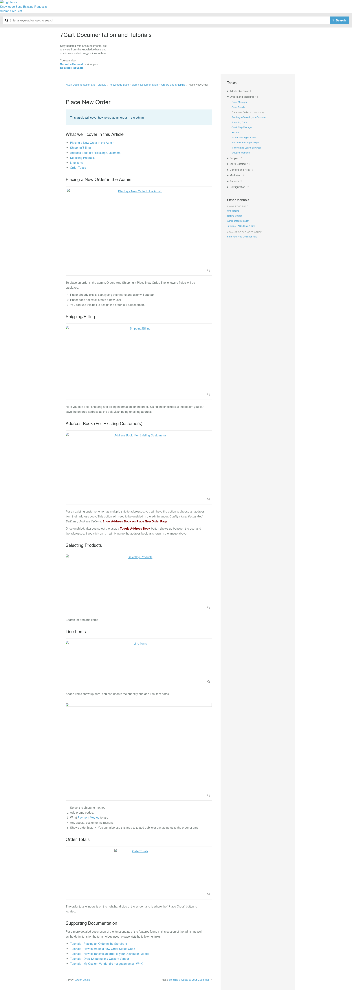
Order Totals (78, 167)
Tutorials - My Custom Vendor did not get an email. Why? (107, 963)
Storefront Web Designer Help (242, 236)
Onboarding (233, 210)
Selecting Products (82, 158)
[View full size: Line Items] (139, 663)
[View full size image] (139, 750)
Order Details (82, 979)
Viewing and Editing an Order (246, 147)
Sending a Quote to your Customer (189, 979)
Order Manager (239, 101)
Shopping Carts (239, 122)
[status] (139, 117)
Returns (235, 132)
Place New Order (240, 112)
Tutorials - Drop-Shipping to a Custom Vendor (99, 958)
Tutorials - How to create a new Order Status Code (102, 949)
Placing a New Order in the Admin (92, 142)
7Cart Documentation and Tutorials (86, 84)
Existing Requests (35, 6)
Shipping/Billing (80, 147)
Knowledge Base (11, 6)
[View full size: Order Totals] (139, 873)
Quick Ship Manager (242, 127)
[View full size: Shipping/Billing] (139, 361)
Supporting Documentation (91, 923)
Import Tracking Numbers (244, 137)
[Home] (8, 2)
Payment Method (89, 817)
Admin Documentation (145, 84)
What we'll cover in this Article (95, 134)
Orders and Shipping (173, 84)
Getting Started (234, 215)
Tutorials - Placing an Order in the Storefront (98, 943)
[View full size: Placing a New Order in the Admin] (139, 231)
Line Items (76, 162)
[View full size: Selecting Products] (139, 582)
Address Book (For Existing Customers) (95, 153)
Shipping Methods (241, 152)
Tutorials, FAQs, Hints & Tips (241, 225)
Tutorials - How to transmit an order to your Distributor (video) (109, 954)
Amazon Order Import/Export (246, 142)
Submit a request (11, 11)
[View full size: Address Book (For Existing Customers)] (139, 467)
